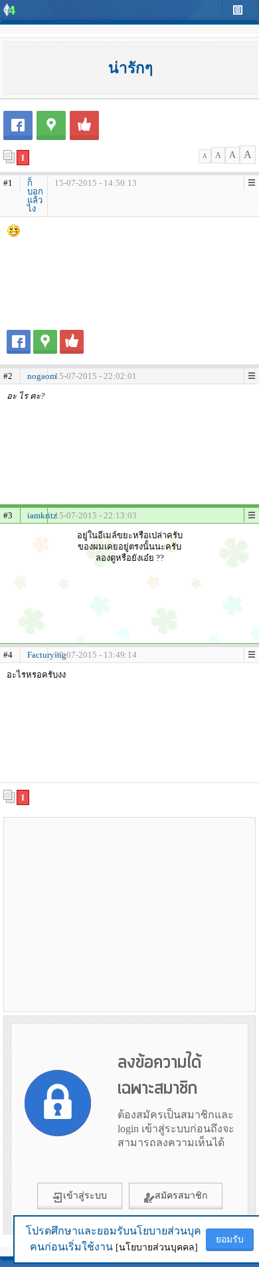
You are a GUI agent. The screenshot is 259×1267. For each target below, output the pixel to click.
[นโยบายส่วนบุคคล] (157, 1247)
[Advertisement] (129, 914)
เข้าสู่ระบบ (85, 1196)
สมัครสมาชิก (181, 1196)
